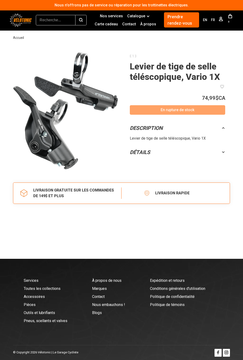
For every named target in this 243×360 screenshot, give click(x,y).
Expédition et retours (167, 280)
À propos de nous (107, 280)
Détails (140, 152)
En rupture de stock (177, 110)
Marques (99, 288)
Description (146, 128)
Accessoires (34, 296)
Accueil (18, 38)
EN (205, 20)
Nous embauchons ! (108, 304)
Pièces (30, 304)
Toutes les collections (42, 288)
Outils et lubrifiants (39, 312)
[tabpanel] (65, 110)
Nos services (111, 16)
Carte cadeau (106, 24)
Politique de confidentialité (172, 296)
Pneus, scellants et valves (45, 321)
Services (31, 280)
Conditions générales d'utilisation (177, 288)
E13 (133, 56)
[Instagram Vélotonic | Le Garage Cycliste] (226, 353)
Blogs (97, 312)
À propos (148, 24)
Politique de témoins (167, 304)
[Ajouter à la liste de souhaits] (222, 87)
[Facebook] (218, 353)
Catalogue (136, 16)
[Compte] (221, 20)
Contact (129, 24)
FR (213, 20)
